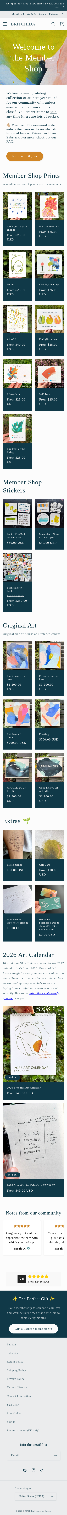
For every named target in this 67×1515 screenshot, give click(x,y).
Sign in (11, 1421)
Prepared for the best (48, 678)
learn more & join (24, 156)
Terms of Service (17, 1387)
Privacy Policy (15, 1378)
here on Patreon (31, 133)
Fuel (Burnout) (48, 339)
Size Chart (13, 1404)
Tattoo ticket (14, 864)
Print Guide (14, 1413)
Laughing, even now (16, 678)
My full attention (49, 226)
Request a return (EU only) (23, 1430)
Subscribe (13, 1353)
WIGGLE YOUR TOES (16, 789)
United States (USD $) (31, 1496)
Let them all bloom (14, 736)
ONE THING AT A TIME (48, 789)
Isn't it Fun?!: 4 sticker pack (16, 536)
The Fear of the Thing (16, 450)
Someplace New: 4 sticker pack (49, 536)
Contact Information (19, 1396)
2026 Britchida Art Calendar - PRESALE (31, 1185)
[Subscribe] (55, 1455)
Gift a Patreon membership (33, 1328)
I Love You (13, 394)
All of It (11, 339)
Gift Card (44, 864)
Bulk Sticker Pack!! (14, 589)
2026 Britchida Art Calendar (24, 1087)
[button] (5, 24)
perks (52, 116)
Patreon (11, 1344)
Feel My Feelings (49, 284)
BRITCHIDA (28, 1511)
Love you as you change (17, 228)
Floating (44, 734)
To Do (10, 284)
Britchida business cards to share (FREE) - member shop (49, 924)
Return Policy (15, 1361)
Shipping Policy (16, 1370)
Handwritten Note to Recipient (17, 921)
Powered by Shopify (43, 1511)
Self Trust (45, 394)
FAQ (9, 141)
